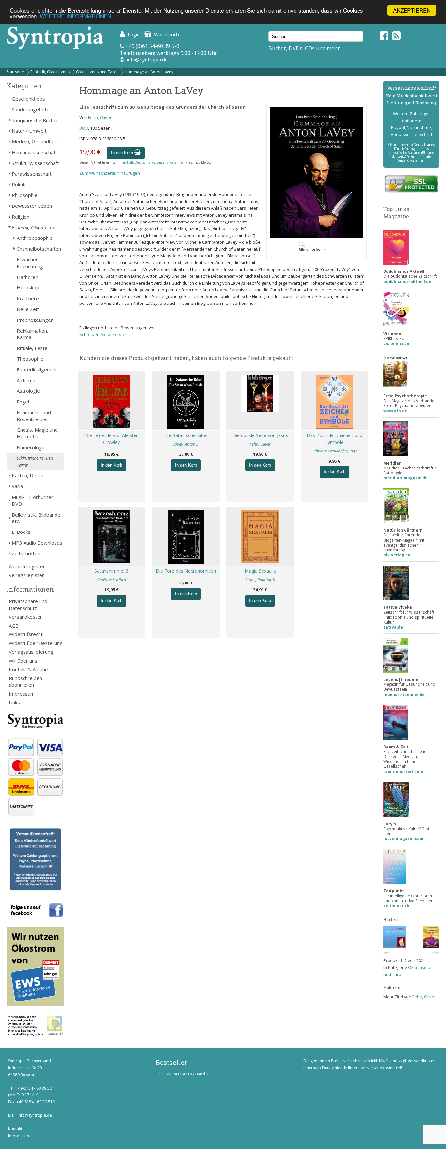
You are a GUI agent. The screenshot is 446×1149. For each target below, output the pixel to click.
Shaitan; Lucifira (111, 580)
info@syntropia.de (147, 59)
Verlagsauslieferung (31, 651)
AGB (14, 625)
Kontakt (15, 1129)
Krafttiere (28, 298)
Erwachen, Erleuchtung (30, 263)
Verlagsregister (26, 575)
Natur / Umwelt (29, 130)
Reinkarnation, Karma (32, 334)
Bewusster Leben (32, 206)
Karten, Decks (27, 475)
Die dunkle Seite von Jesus (260, 435)
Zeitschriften (26, 553)
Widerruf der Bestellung (36, 643)
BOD (83, 128)
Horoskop (28, 287)
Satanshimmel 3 (111, 571)
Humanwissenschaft (34, 152)
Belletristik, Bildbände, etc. (37, 518)
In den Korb (122, 152)
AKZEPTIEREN (412, 10)
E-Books (21, 532)
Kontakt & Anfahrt (29, 669)
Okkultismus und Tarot (97, 71)
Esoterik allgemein (37, 369)
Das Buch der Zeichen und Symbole (334, 438)
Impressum (22, 693)
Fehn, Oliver (100, 117)
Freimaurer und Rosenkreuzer (34, 415)
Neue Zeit (28, 309)
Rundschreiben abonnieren (25, 681)
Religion (20, 216)
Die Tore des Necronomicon (186, 571)
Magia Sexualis (260, 571)
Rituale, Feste (32, 348)
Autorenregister (27, 566)
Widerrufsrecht (26, 634)
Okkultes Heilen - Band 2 (185, 1074)
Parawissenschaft (32, 174)
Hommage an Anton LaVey (148, 71)
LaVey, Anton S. (185, 444)
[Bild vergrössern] (316, 236)
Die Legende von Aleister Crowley (111, 438)
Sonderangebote (31, 109)
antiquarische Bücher (35, 120)
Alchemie (27, 380)
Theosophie (30, 358)
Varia (17, 486)
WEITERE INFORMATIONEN (75, 16)
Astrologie (28, 390)
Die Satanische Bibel (185, 435)
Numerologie (31, 447)
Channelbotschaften (39, 248)
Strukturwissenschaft (35, 163)
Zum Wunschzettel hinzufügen (109, 173)
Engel (23, 401)
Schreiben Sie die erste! (102, 334)
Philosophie (25, 195)
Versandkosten (26, 617)
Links (14, 702)
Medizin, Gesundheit (34, 141)
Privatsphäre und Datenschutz (28, 604)
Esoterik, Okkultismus (50, 71)
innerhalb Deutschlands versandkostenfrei (151, 162)
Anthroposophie (35, 238)
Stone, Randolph (260, 580)
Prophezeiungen (35, 320)
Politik (18, 184)
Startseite (15, 71)
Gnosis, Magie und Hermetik (37, 433)
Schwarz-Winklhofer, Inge (334, 451)
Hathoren (27, 277)
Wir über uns (23, 660)
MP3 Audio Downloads (37, 542)
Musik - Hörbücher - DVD (34, 500)
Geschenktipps (28, 98)
